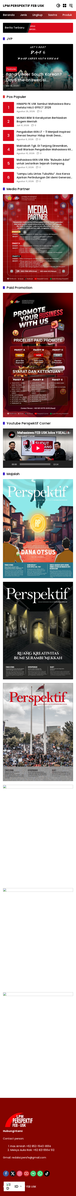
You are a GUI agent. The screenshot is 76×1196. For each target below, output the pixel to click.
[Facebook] (6, 1173)
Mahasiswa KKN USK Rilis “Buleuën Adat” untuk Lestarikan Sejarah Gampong (43, 161)
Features (11, 69)
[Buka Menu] (64, 5)
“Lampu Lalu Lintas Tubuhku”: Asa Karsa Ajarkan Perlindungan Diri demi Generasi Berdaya (43, 175)
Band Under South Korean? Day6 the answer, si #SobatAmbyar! (34, 77)
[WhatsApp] (40, 1173)
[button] (58, 5)
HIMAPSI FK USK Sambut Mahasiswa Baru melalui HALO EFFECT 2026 (43, 105)
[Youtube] (26, 1173)
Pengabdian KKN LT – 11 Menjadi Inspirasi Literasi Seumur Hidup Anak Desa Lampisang (43, 133)
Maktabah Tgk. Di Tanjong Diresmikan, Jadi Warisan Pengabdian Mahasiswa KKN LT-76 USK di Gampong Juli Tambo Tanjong (45, 147)
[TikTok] (47, 1173)
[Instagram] (20, 1173)
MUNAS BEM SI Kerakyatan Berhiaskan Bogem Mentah (42, 119)
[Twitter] (13, 1173)
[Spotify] (33, 1173)
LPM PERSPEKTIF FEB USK (23, 5)
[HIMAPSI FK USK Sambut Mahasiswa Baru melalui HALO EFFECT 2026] (62, 27)
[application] (38, 448)
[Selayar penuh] (68, 464)
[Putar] (8, 464)
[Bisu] (62, 464)
